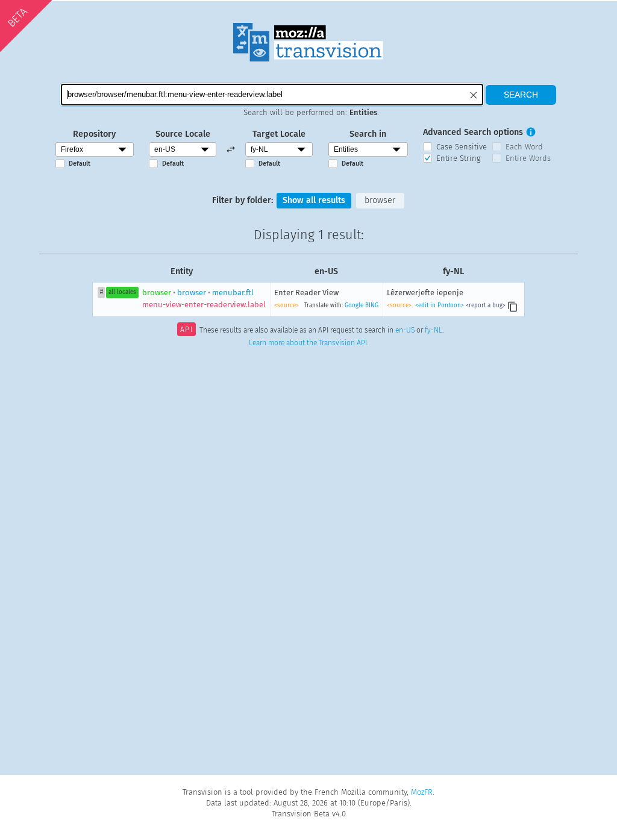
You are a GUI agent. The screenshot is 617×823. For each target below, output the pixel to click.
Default (79, 163)
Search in (367, 134)
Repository (94, 134)
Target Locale (278, 134)
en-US (405, 331)
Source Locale (182, 134)
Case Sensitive (461, 146)
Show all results (314, 200)
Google (354, 305)
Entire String (458, 158)
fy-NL (433, 331)
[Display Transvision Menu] (566, 12)
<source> (286, 305)
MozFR (422, 791)
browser (380, 200)
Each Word (524, 146)
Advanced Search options (473, 132)
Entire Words (528, 158)
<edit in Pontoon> (439, 305)
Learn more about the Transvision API (308, 343)
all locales (122, 292)
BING (371, 305)
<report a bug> (486, 305)
